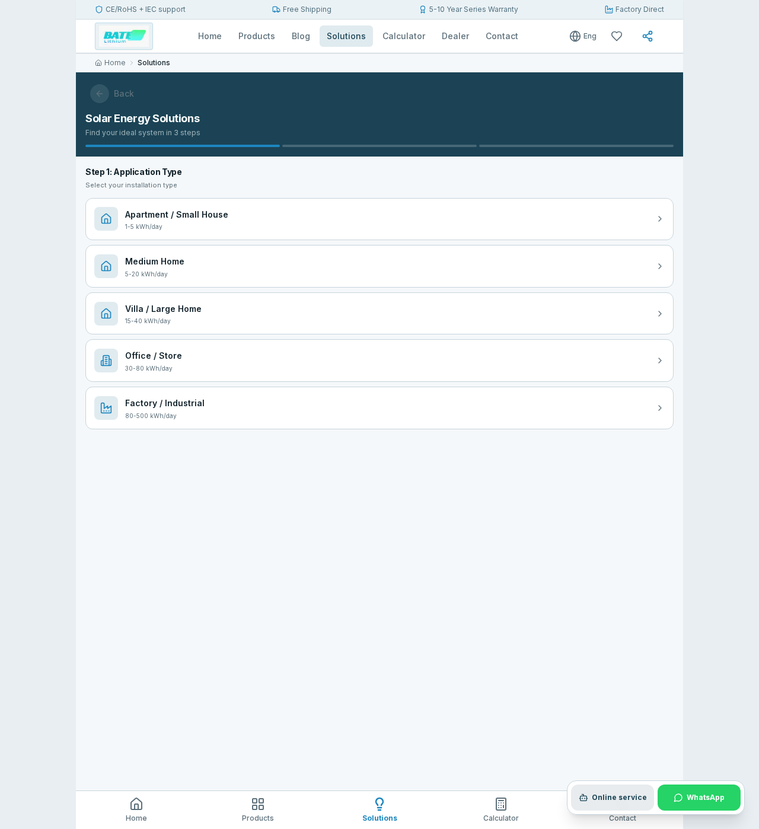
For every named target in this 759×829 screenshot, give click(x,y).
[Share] (650, 36)
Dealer (455, 36)
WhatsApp (706, 797)
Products (256, 36)
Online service (619, 797)
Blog (301, 36)
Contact (502, 36)
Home (210, 36)
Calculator (403, 36)
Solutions (346, 36)
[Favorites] (619, 36)
